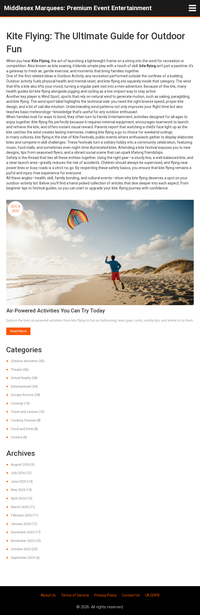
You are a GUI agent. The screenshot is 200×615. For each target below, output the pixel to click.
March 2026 (23, 507)
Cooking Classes (26, 420)
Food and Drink (24, 429)
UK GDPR (152, 595)
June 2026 (22, 481)
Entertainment (24, 386)
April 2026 (21, 498)
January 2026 (24, 524)
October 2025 (24, 549)
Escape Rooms (25, 395)
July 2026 (21, 473)
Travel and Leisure (27, 412)
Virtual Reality (24, 378)
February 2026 (24, 515)
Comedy (20, 403)
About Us (48, 595)
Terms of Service (75, 595)
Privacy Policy (105, 595)
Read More (18, 331)
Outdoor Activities (27, 361)
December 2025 (26, 532)
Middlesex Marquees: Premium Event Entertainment (78, 8)
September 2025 (25, 558)
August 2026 (22, 464)
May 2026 (21, 490)
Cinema (19, 437)
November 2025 (26, 541)
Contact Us (131, 595)
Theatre (20, 369)
